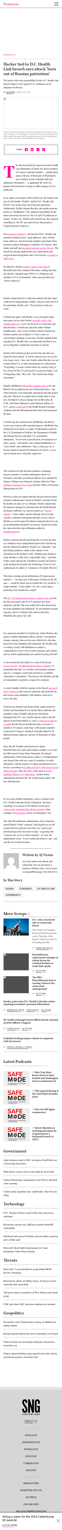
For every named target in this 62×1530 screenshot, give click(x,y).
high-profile (20, 812)
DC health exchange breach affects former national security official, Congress (30, 1021)
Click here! (10, 1524)
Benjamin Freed (15, 1010)
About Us (31, 1420)
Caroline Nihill (44, 948)
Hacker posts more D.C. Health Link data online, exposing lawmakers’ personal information (29, 1003)
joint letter (21, 406)
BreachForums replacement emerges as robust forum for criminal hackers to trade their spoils (45, 960)
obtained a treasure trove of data (17, 484)
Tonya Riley (32, 1010)
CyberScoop (31, 1463)
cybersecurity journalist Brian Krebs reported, (24, 809)
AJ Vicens (10, 92)
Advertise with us (31, 1490)
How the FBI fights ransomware (43, 1111)
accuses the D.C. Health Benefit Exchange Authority (27, 665)
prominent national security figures (37, 247)
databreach (13, 894)
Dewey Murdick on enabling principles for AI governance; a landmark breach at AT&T (44, 1133)
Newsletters (31, 1483)
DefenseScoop (31, 1442)
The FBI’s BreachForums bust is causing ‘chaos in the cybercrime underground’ (44, 983)
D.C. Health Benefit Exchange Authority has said (30, 598)
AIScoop (31, 1470)
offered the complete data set (35, 385)
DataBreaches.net (11, 531)
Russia (10, 888)
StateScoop (31, 1449)
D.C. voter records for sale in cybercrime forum (43, 922)
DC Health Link (46, 888)
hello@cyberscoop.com (31, 1511)
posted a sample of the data (35, 266)
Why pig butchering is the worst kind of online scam (45, 1093)
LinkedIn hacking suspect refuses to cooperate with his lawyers (28, 1040)
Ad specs (31, 1497)
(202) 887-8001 (31, 1504)
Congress (25, 888)
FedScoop (31, 1435)
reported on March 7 (17, 233)
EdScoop (31, 1456)
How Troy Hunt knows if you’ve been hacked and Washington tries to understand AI (45, 1077)
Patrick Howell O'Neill (19, 1047)
